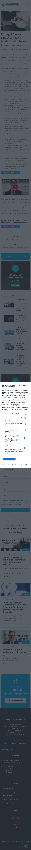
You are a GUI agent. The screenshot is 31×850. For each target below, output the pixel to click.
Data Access (15, 464)
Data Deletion (6, 464)
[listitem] (15, 414)
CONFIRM (9, 459)
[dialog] (15, 425)
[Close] (27, 385)
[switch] (25, 418)
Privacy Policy (24, 464)
